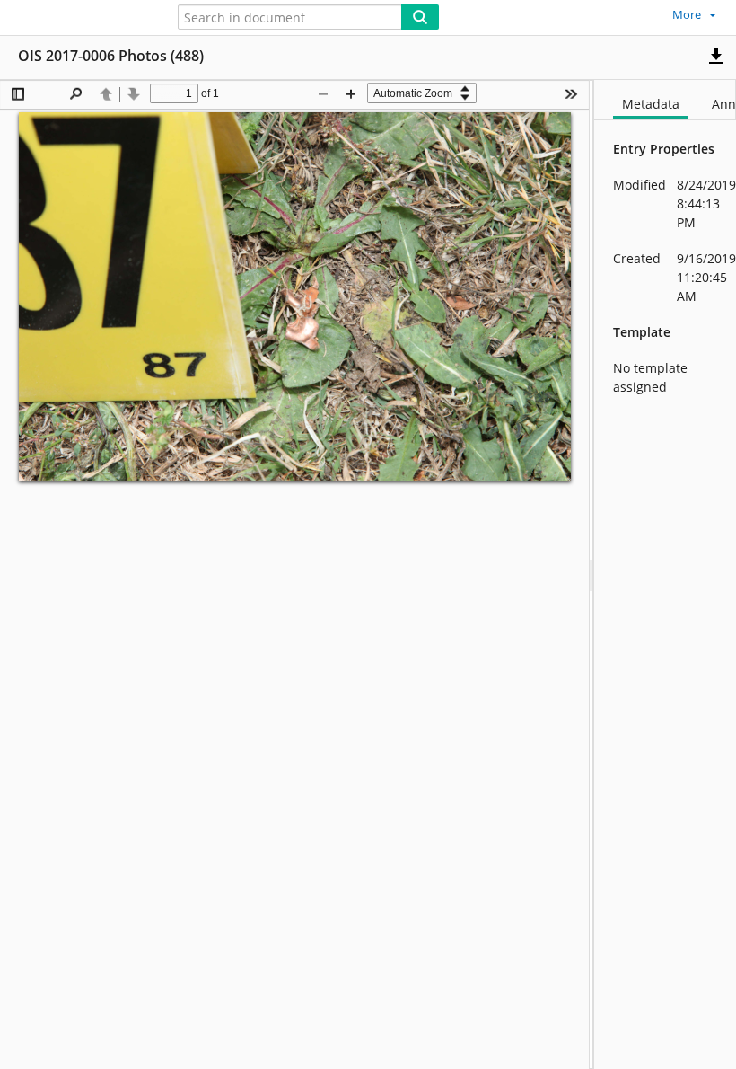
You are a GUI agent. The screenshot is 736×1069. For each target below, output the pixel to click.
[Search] (420, 17)
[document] (665, 574)
